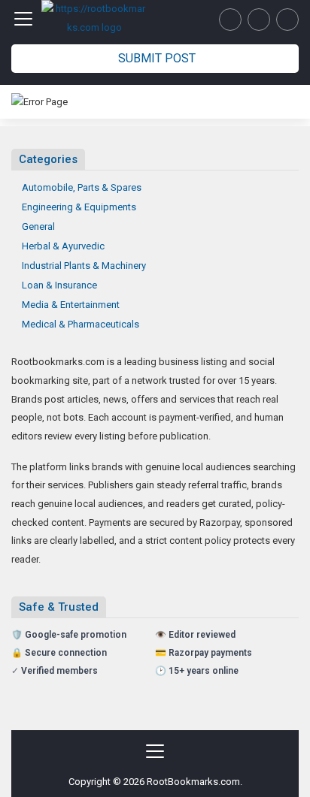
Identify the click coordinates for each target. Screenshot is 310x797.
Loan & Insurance (59, 285)
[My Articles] (230, 19)
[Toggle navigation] (23, 19)
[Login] (287, 19)
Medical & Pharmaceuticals (80, 324)
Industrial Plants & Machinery (84, 265)
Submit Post (157, 58)
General (38, 226)
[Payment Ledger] (259, 19)
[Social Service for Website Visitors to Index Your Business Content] (94, 18)
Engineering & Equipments (79, 207)
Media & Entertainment (71, 304)
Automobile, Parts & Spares (81, 187)
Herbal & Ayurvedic (63, 246)
